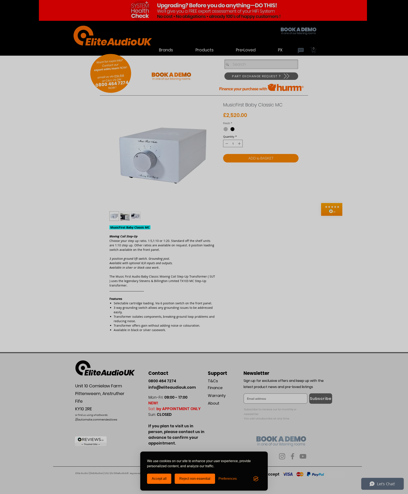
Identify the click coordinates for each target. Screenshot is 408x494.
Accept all (159, 478)
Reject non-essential (194, 478)
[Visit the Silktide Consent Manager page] (256, 479)
